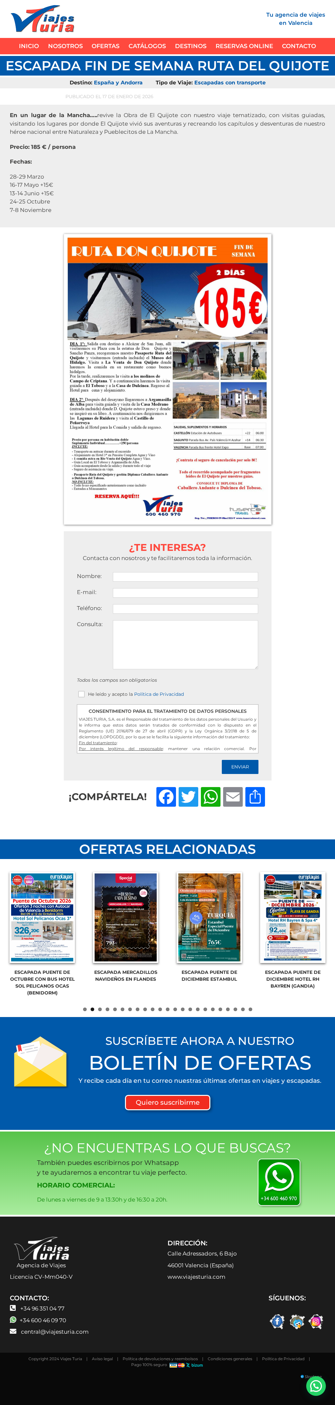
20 (228, 1009)
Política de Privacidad (159, 694)
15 (190, 1009)
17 (205, 1009)
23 (250, 1009)
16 (198, 1009)
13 (175, 1009)
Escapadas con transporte (230, 82)
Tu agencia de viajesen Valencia (295, 18)
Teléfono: (89, 608)
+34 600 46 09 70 (43, 1320)
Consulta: (90, 624)
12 (167, 1009)
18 (213, 1009)
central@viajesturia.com (55, 1331)
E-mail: (87, 592)
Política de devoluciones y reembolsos (160, 1358)
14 (183, 1009)
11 (160, 1009)
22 (243, 1009)
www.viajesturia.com (196, 1276)
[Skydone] (167, 1378)
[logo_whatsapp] (280, 1160)
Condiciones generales (230, 1358)
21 (235, 1009)
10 (152, 1009)
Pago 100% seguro (149, 1364)
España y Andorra (118, 82)
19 (220, 1009)
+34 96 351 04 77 (42, 1308)
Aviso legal (102, 1358)
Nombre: (89, 576)
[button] (316, 1386)
